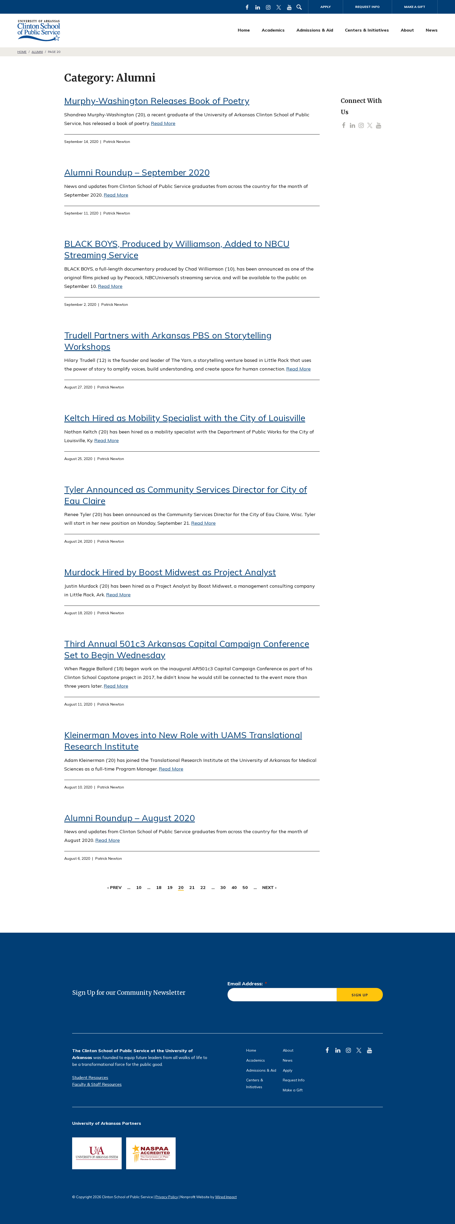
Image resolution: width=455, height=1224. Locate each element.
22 (203, 887)
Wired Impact (226, 1197)
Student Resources (90, 1077)
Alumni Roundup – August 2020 (129, 817)
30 (223, 887)
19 (169, 887)
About (407, 30)
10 (138, 887)
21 (192, 887)
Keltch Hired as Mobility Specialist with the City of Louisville (184, 417)
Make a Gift (414, 7)
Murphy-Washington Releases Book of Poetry (156, 100)
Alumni (37, 52)
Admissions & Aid (314, 30)
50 (245, 887)
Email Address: (247, 984)
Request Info (367, 7)
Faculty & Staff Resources (97, 1084)
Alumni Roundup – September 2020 (137, 172)
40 (234, 887)
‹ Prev (114, 887)
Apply (325, 7)
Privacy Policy (166, 1197)
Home (244, 30)
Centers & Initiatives (367, 30)
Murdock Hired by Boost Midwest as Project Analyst (170, 572)
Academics (273, 30)
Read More (163, 123)
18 (158, 887)
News (432, 30)
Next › (269, 887)
